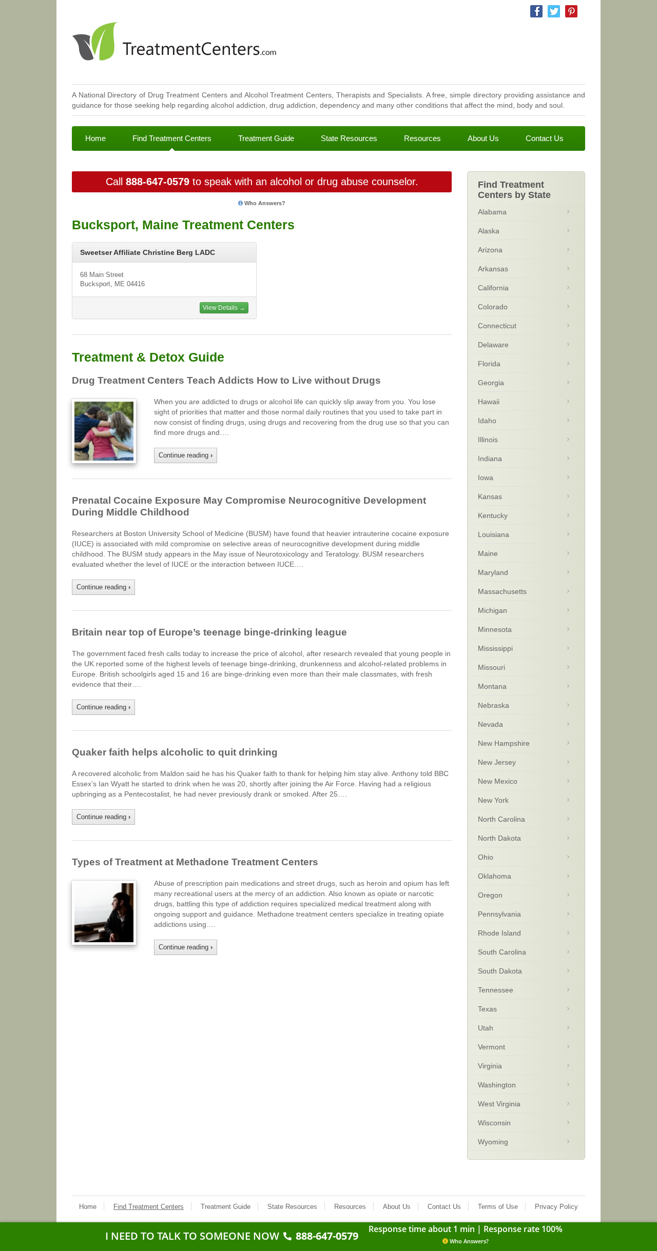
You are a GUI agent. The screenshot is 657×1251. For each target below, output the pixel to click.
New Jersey (497, 762)
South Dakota (500, 971)
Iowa (485, 477)
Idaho (487, 420)
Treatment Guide (266, 138)
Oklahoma (494, 876)
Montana (492, 686)
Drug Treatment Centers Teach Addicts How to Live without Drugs (226, 380)
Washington (497, 1085)
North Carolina (501, 819)
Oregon (490, 895)
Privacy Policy (556, 1206)
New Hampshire (504, 743)
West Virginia (499, 1104)
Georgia (491, 383)
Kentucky (493, 515)
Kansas (490, 496)
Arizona (490, 250)
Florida (489, 364)
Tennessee (495, 990)
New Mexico (497, 781)
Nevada (490, 724)
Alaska (488, 231)
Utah (485, 1028)
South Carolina (502, 952)
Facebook (536, 11)
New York (493, 800)
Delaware (493, 345)
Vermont (491, 1047)
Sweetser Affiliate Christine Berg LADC (147, 252)
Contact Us (545, 138)
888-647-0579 (157, 181)
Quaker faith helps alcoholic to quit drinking (175, 752)
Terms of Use (498, 1206)
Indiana (490, 458)
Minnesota (495, 629)
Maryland (493, 572)
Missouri (491, 667)
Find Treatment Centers (171, 138)
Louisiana (493, 534)
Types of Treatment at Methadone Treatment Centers (195, 862)
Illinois (488, 439)
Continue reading (185, 455)
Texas (487, 1009)
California (493, 288)
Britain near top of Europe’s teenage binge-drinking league (209, 632)
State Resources (349, 138)
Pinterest (571, 11)
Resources (422, 138)
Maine (488, 553)
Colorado (493, 307)
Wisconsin (494, 1123)
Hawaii (488, 402)
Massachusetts (502, 591)
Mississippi (495, 648)
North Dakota (499, 838)
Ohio (485, 857)
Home (95, 138)
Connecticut (497, 326)
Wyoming (493, 1142)
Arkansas (493, 269)
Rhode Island (499, 933)
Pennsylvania (499, 914)
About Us (483, 138)
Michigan (492, 610)
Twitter (554, 11)
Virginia (490, 1066)
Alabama (492, 212)
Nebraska (493, 705)
